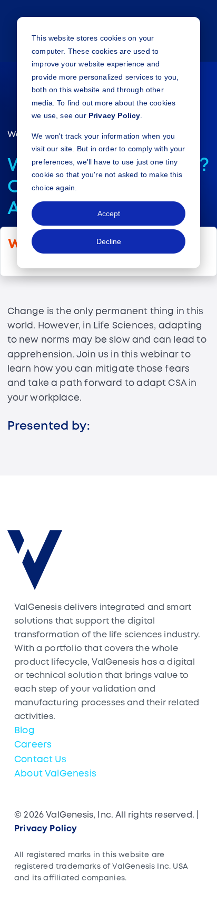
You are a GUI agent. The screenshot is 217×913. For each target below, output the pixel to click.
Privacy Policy (114, 115)
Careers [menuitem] (33, 745)
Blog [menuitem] (24, 731)
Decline (108, 241)
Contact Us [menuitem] (40, 760)
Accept (108, 213)
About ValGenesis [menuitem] (55, 774)
